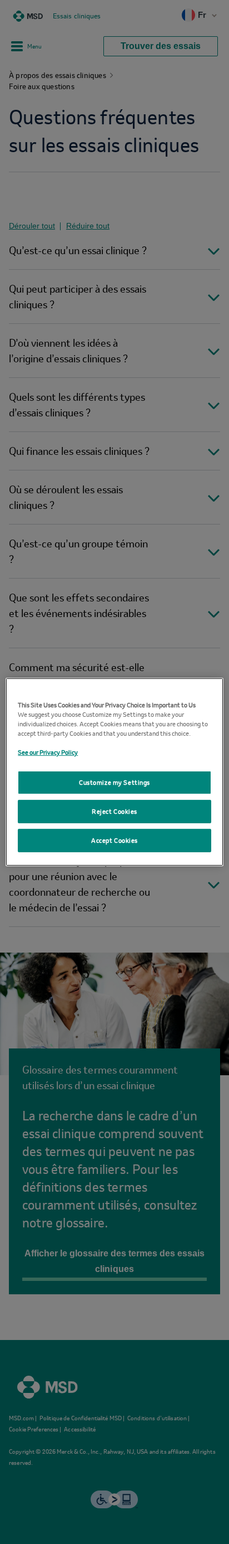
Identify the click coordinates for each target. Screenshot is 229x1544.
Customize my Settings (114, 782)
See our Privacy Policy (48, 748)
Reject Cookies (114, 816)
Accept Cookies (114, 845)
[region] (114, 772)
